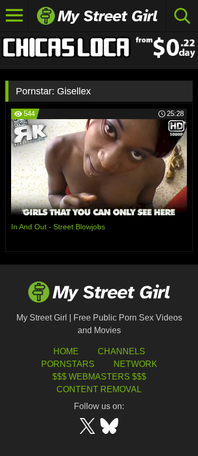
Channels (121, 351)
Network (135, 364)
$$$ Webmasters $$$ (99, 376)
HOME (66, 351)
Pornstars (68, 364)
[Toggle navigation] (14, 16)
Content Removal (99, 389)
